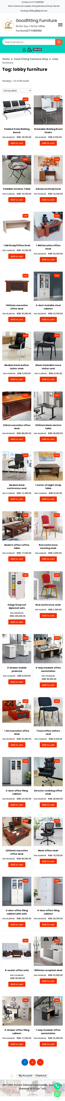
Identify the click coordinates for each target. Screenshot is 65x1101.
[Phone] (57, 1086)
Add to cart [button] (17, 143)
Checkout (40, 1075)
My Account (25, 1075)
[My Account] (24, 49)
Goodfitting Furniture (36, 20)
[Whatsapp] (57, 1093)
